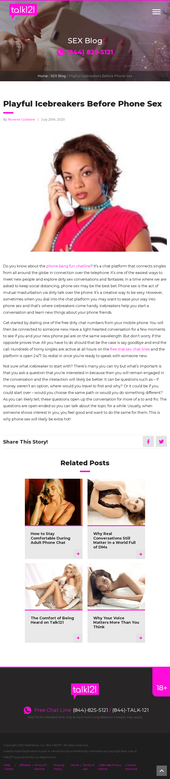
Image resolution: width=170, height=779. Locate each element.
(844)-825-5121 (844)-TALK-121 (111, 710)
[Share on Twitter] (161, 441)
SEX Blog (58, 76)
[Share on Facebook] (148, 441)
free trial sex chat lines (130, 349)
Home (43, 76)
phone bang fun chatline (68, 266)
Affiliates (25, 765)
